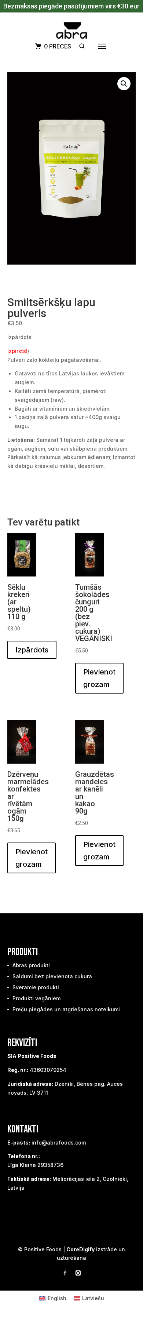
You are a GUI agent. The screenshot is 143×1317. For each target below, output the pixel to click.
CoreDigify (80, 1249)
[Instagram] (78, 1274)
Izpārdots (31, 649)
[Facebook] (65, 1274)
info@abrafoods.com (59, 1142)
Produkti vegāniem (36, 998)
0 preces (57, 46)
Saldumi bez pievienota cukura (52, 976)
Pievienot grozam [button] (99, 678)
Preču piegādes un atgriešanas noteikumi (66, 1009)
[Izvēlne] (102, 46)
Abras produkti (31, 965)
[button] (124, 83)
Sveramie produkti (35, 987)
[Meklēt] (81, 46)
